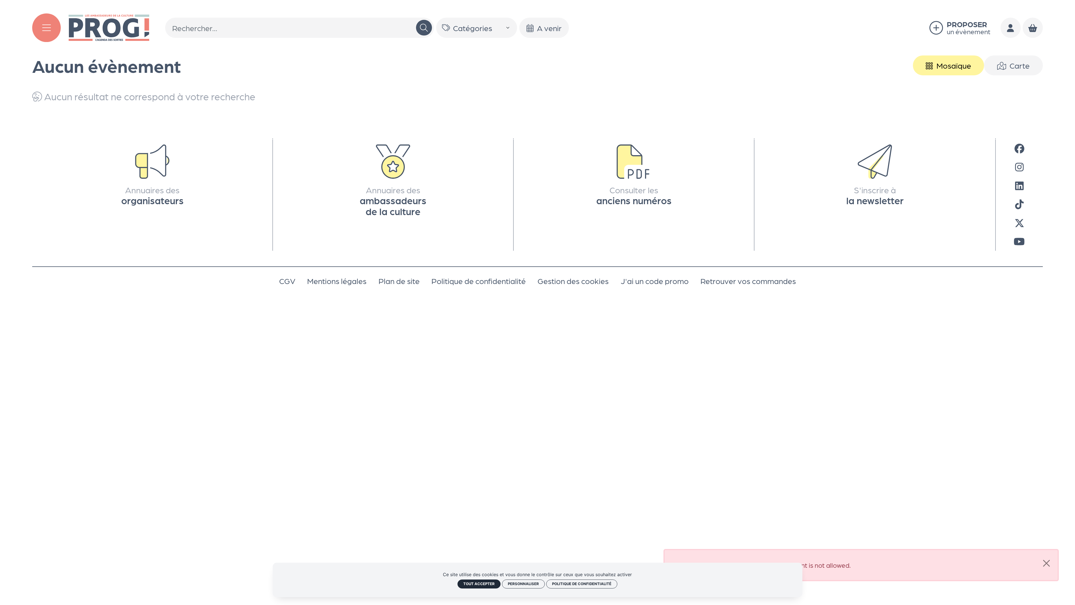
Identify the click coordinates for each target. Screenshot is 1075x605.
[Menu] (46, 27)
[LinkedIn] (1019, 185)
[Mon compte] (1011, 28)
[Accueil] (109, 26)
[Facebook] (1019, 148)
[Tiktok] (1019, 204)
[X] (1019, 222)
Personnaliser (523, 583)
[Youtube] (1019, 241)
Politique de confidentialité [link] (581, 583)
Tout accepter (479, 583)
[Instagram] (1019, 167)
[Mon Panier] (1033, 28)
